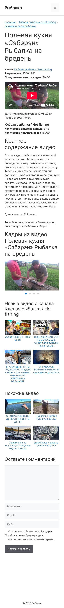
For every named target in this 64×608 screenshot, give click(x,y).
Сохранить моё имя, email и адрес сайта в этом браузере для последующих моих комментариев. (31, 535)
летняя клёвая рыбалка (20, 26)
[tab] (26, 294)
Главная (10, 22)
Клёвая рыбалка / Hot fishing (37, 22)
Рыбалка (13, 7)
